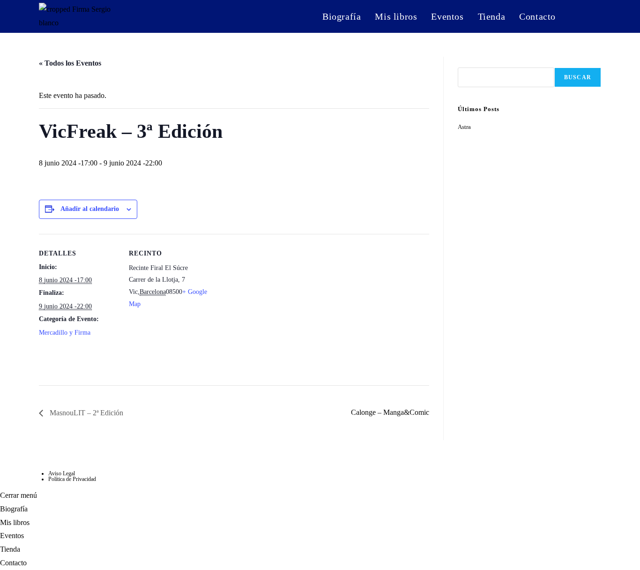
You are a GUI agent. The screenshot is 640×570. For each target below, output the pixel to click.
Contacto (13, 563)
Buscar (467, 62)
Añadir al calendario (89, 208)
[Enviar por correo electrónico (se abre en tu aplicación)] (595, 15)
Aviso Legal (61, 473)
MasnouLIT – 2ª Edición (85, 413)
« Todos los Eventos (70, 63)
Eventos (12, 536)
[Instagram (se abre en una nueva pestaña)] (576, 15)
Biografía (14, 509)
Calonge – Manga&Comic (390, 412)
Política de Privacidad (72, 479)
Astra (464, 126)
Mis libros (15, 522)
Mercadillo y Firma (64, 332)
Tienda (10, 549)
